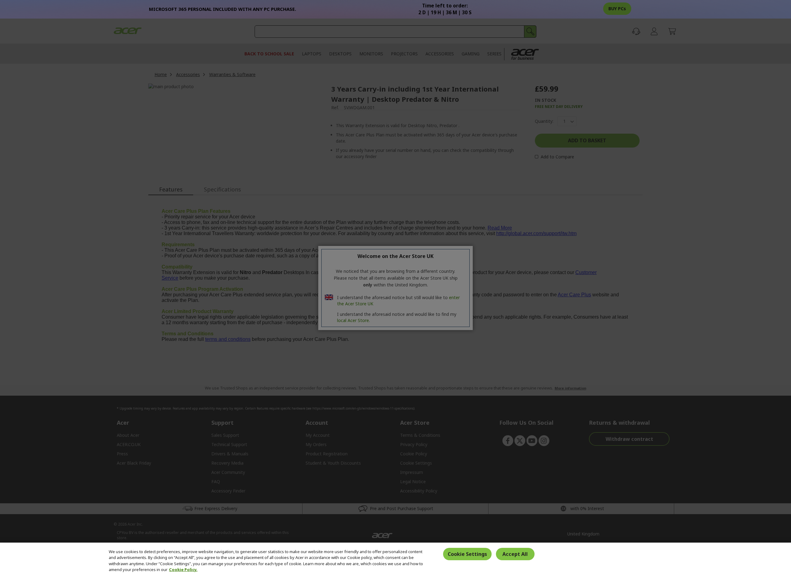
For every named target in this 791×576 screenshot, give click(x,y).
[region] (395, 559)
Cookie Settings (467, 554)
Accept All (515, 554)
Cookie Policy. (183, 569)
